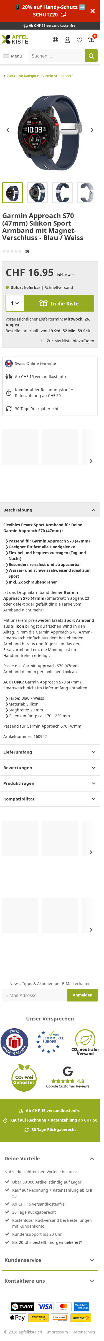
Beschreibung (17, 510)
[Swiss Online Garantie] (14, 1042)
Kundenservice (22, 1260)
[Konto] (67, 39)
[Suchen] (91, 55)
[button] (12, 56)
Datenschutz (84, 1332)
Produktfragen (18, 783)
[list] (50, 130)
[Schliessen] (92, 11)
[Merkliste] (79, 39)
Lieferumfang (17, 752)
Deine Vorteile (22, 1158)
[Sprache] (55, 39)
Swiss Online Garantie (35, 363)
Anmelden (82, 995)
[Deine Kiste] (91, 39)
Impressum (57, 1332)
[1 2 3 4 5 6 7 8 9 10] (15, 303)
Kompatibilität (19, 799)
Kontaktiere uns (24, 1280)
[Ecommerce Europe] (50, 1042)
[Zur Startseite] (15, 39)
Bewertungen (17, 767)
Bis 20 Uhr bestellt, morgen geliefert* (47, 1242)
